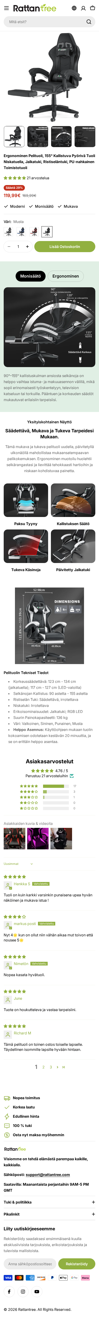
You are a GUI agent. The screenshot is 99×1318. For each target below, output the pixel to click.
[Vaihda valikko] (6, 8)
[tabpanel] (49, 345)
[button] (15, 178)
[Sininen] (21, 231)
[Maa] (74, 8)
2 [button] (43, 1067)
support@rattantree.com (48, 1174)
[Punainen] (34, 231)
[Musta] (47, 231)
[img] (15, 876)
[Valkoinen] (8, 231)
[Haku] (89, 22)
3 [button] (51, 1067)
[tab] (30, 276)
